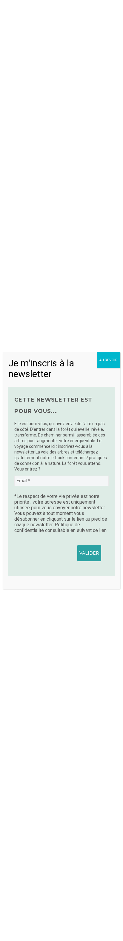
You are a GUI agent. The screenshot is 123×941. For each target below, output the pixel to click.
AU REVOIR (108, 360)
